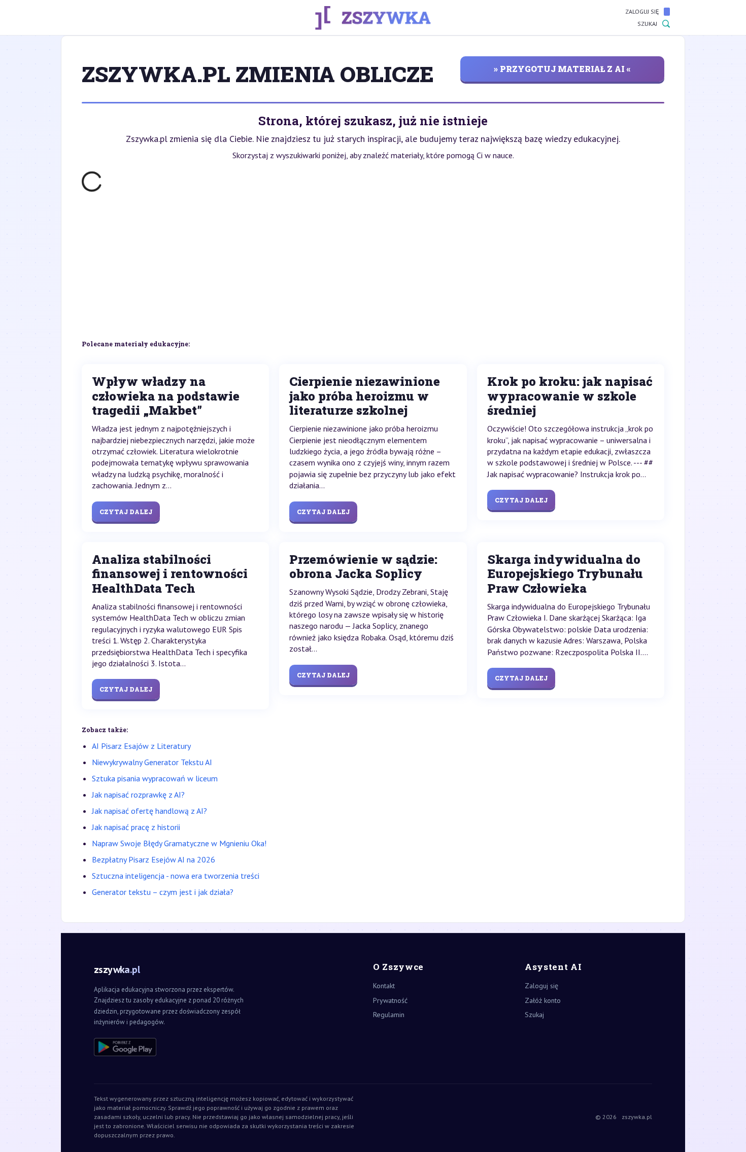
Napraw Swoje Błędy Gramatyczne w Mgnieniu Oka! (179, 843)
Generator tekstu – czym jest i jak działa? (162, 892)
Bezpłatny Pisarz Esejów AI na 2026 (153, 859)
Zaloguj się (642, 11)
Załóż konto (543, 1000)
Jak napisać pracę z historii (136, 827)
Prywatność (390, 1000)
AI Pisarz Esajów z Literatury (141, 746)
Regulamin (388, 1014)
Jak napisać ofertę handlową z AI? (149, 811)
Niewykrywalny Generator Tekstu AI (152, 762)
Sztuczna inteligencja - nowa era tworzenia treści (175, 876)
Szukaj (647, 23)
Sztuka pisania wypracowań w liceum (155, 778)
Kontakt (384, 985)
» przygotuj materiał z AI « (562, 68)
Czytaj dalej (125, 512)
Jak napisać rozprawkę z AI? (138, 794)
